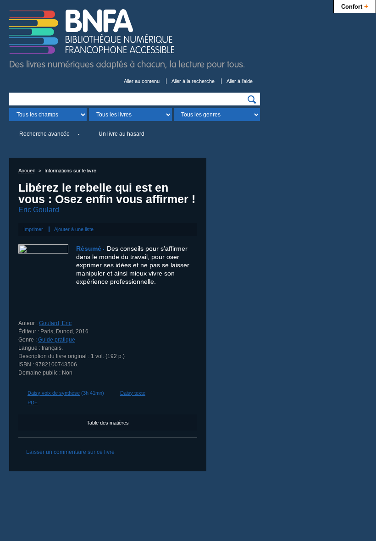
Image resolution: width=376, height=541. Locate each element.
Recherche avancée (44, 134)
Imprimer (33, 229)
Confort (354, 6)
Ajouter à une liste (74, 229)
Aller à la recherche (193, 81)
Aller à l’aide (240, 81)
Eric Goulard (38, 210)
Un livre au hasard (121, 134)
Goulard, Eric (55, 323)
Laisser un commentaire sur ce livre (70, 452)
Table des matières (108, 422)
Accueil (26, 170)
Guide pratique (56, 340)
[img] (252, 99)
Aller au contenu (142, 81)
